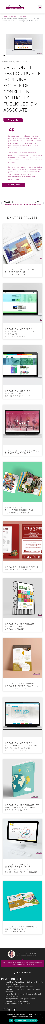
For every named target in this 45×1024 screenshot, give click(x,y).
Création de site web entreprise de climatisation (21, 272)
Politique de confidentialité (25, 1020)
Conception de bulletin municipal (19, 1003)
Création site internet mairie (17, 1001)
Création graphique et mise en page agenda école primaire (22, 807)
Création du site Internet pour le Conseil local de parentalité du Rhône (21, 868)
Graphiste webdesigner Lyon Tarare (19, 987)
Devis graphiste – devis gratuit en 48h (20, 999)
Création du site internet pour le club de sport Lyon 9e (22, 393)
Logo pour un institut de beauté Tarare (22, 568)
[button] (40, 7)
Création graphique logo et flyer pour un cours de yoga (22, 686)
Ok (11, 1020)
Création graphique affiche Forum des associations (20, 626)
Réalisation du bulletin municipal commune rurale (19, 510)
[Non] (42, 1017)
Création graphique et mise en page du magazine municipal (22, 929)
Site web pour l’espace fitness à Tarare (22, 452)
